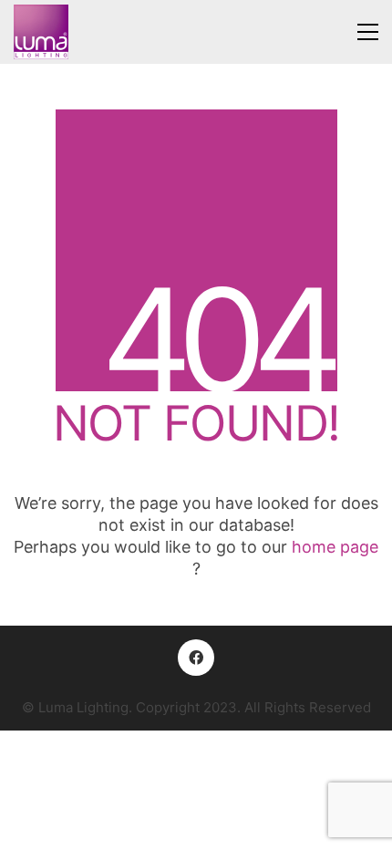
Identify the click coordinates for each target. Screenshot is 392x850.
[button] (367, 32)
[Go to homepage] (41, 32)
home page (335, 546)
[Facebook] (196, 657)
